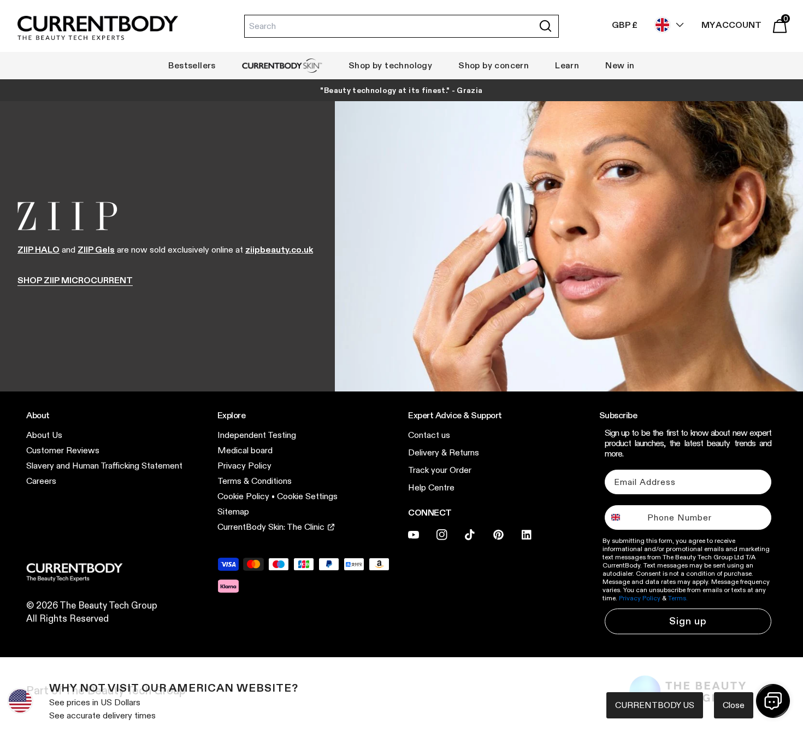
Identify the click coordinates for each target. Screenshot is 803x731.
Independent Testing (256, 435)
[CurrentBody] (97, 29)
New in (619, 65)
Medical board (245, 450)
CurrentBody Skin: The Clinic (270, 527)
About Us (44, 435)
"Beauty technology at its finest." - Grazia (401, 90)
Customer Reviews (62, 450)
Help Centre (431, 487)
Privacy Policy (244, 465)
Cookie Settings (307, 496)
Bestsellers (191, 65)
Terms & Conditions (254, 481)
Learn (567, 65)
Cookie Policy (243, 496)
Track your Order (439, 470)
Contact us (429, 435)
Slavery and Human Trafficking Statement (104, 465)
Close (734, 705)
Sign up (688, 621)
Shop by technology (390, 65)
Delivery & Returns (443, 452)
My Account (731, 25)
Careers (41, 481)
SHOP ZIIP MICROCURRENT (75, 280)
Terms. (678, 598)
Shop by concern (493, 65)
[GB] (666, 25)
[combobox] (623, 517)
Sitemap (233, 511)
